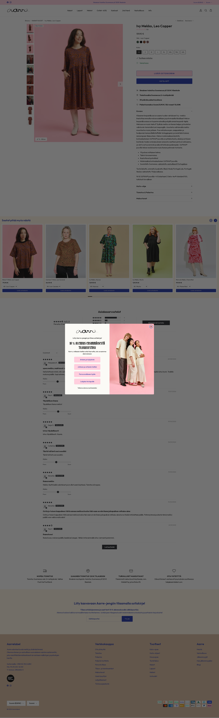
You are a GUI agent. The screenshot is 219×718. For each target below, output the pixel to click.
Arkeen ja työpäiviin (87, 360)
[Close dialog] (151, 326)
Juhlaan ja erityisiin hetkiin (87, 367)
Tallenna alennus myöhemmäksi (87, 388)
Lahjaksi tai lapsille (87, 381)
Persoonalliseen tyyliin (87, 374)
